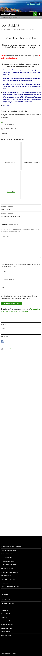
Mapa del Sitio (7, 208)
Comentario (5, 236)
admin (16, 29)
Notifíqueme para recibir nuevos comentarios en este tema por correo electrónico (20, 265)
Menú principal (39, 14)
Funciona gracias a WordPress (8, 653)
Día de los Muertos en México (10, 586)
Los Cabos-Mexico (8, 14)
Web (2, 288)
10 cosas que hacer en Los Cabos (11, 546)
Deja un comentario (27, 29)
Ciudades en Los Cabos (8, 554)
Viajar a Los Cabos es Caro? (9, 572)
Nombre (4, 271)
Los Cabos (4, 22)
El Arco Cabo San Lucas (8, 550)
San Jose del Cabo (8, 561)
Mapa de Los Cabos (6, 543)
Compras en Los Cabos (8, 579)
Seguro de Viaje (6, 575)
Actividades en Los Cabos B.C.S (10, 215)
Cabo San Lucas (8, 557)
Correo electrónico (7, 279)
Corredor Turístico (9, 565)
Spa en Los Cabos (6, 583)
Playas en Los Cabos (7, 568)
